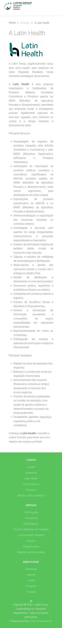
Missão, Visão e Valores (31, 495)
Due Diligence (31, 523)
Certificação (31, 512)
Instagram (31, 586)
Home (12, 22)
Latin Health (31, 478)
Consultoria (31, 518)
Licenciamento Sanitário (31, 535)
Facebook (31, 569)
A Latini (31, 467)
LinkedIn (31, 574)
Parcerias (31, 489)
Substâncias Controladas (31, 552)
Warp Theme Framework (38, 621)
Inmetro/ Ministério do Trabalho (31, 529)
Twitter (31, 580)
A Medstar (31, 472)
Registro (31, 540)
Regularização (31, 546)
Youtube (31, 591)
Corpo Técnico (31, 484)
